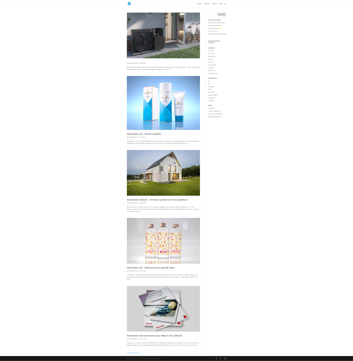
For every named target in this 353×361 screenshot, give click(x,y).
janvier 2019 (211, 70)
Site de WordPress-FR (214, 117)
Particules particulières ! (215, 25)
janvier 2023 (211, 56)
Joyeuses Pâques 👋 (214, 28)
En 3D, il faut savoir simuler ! (216, 23)
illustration (211, 92)
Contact (214, 4)
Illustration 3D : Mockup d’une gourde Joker (151, 267)
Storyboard (211, 98)
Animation (211, 86)
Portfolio (207, 4)
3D (209, 84)
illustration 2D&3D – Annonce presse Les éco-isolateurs (157, 199)
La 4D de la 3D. (212, 31)
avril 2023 (211, 51)
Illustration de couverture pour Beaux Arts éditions (154, 335)
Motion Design (212, 95)
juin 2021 (211, 59)
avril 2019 (211, 68)
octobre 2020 (212, 65)
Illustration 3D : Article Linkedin (144, 134)
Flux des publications (214, 111)
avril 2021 (211, 62)
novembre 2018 (213, 73)
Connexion (211, 108)
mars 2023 (211, 53)
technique (211, 101)
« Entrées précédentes (133, 353)
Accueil (199, 4)
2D (209, 81)
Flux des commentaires (215, 114)
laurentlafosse (133, 63)
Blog (221, 4)
